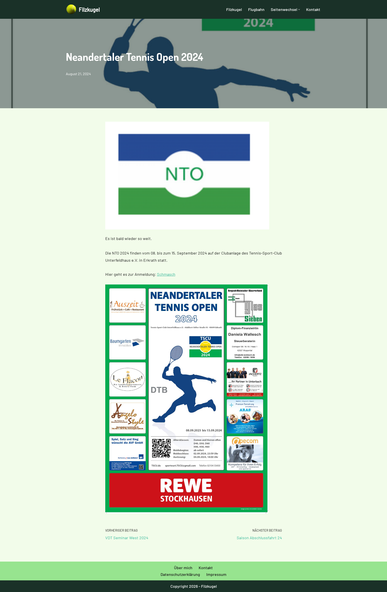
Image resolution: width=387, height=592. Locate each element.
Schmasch (166, 274)
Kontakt (313, 9)
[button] (299, 9)
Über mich (183, 567)
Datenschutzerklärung (180, 574)
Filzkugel (234, 9)
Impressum (216, 574)
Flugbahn (256, 9)
